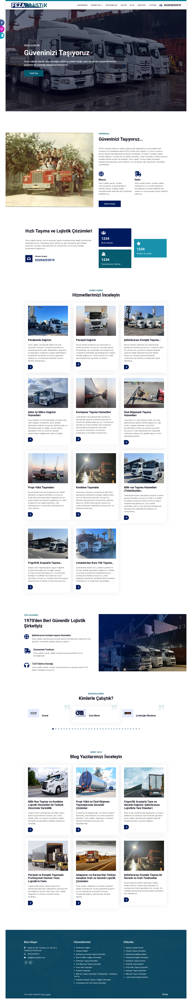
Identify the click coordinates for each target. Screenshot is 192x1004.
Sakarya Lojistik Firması (134, 948)
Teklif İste (33, 73)
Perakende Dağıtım (83, 948)
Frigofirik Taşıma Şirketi (134, 964)
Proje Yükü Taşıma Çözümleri (137, 967)
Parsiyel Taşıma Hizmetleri (136, 951)
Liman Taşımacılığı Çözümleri (137, 977)
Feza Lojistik (45, 994)
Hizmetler (95, 5)
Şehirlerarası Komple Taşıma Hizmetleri (90, 954)
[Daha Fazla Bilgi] (38, 367)
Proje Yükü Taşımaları (84, 967)
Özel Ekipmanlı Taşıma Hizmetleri (88, 964)
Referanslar (111, 5)
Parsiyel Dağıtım (82, 951)
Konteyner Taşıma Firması (135, 961)
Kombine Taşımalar (83, 971)
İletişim (152, 5)
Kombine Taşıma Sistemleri (136, 971)
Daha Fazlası (109, 204)
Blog (132, 5)
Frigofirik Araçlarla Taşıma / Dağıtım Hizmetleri (93, 980)
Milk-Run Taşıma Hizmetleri (136, 974)
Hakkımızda (82, 5)
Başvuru (142, 5)
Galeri (124, 5)
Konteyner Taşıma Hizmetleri (87, 961)
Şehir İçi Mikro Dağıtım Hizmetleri (88, 957)
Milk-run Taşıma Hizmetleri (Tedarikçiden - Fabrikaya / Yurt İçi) (96, 975)
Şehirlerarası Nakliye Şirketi (136, 954)
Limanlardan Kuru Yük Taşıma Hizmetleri (91, 983)
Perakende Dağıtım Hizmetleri (137, 957)
